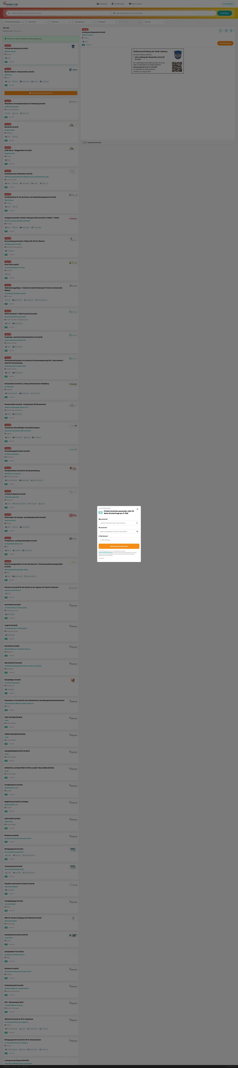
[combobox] (117, 523)
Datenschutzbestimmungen (106, 552)
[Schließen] (137, 509)
